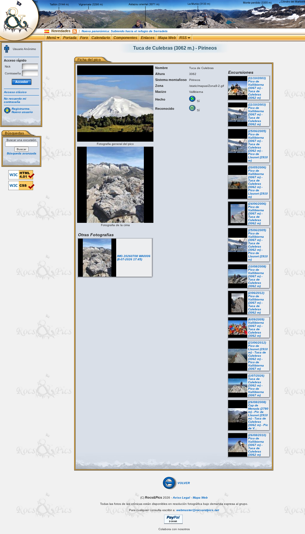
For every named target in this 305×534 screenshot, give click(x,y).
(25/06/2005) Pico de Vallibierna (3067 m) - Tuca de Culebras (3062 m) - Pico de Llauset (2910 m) (258, 145)
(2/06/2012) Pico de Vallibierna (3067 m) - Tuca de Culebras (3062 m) (256, 302)
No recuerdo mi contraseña (15, 100)
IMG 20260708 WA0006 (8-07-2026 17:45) (133, 257)
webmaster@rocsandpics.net (197, 510)
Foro (84, 38)
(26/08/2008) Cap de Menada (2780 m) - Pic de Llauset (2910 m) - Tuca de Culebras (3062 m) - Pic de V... (258, 415)
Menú (52, 38)
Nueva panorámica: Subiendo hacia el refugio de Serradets (125, 31)
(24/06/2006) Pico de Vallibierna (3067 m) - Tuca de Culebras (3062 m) (257, 213)
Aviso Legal (181, 497)
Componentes (125, 38)
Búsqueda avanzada (21, 153)
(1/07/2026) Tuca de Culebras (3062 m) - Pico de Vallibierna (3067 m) (256, 385)
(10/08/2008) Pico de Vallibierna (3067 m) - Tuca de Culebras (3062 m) (257, 276)
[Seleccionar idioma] (47, 31)
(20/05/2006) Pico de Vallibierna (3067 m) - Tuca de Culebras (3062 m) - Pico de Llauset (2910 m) (258, 182)
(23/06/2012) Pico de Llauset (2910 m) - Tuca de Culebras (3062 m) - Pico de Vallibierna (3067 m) (258, 355)
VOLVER (184, 483)
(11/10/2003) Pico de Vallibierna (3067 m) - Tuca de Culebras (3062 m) (257, 87)
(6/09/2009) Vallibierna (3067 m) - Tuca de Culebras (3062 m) (256, 327)
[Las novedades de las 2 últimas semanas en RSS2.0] (74, 31)
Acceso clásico (15, 92)
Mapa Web (167, 38)
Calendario (100, 38)
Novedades (61, 31)
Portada (70, 38)
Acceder (21, 82)
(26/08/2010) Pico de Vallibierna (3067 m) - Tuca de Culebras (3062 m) (257, 444)
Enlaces (148, 38)
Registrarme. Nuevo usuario (22, 110)
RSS (183, 38)
